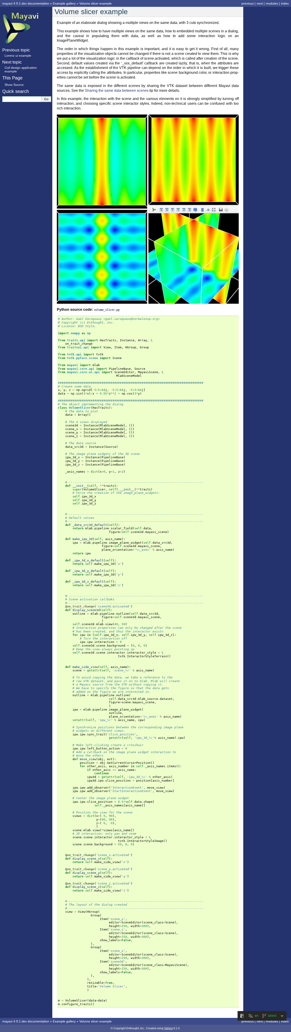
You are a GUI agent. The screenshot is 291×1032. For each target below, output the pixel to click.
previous (247, 3)
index (285, 3)
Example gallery (64, 3)
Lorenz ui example (18, 55)
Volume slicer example (95, 3)
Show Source (14, 85)
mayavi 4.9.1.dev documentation (25, 3)
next (260, 3)
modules (272, 3)
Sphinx (168, 1028)
